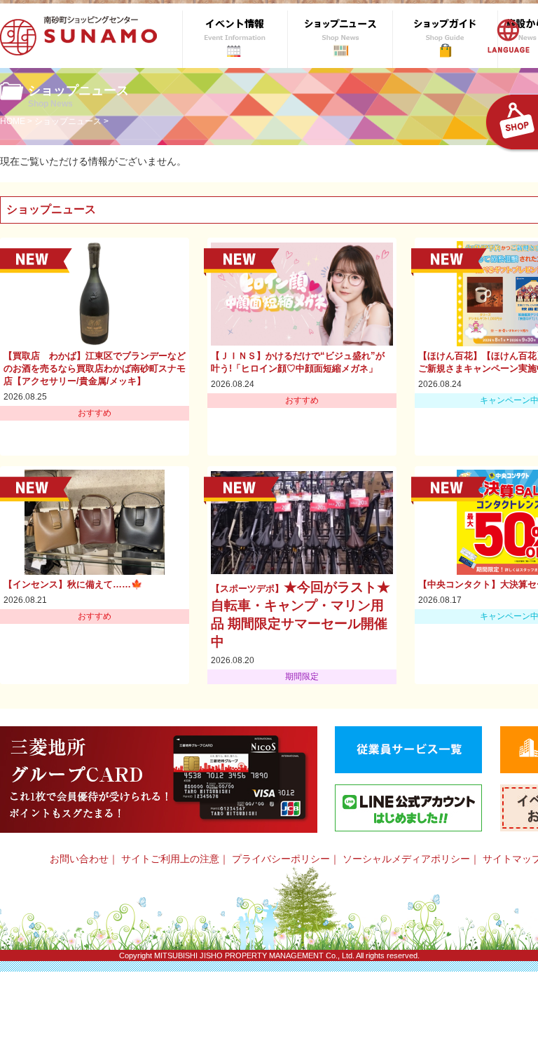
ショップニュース (68, 121)
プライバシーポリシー (281, 858)
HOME (12, 121)
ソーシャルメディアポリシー (406, 858)
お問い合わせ (79, 858)
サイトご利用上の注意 (170, 858)
